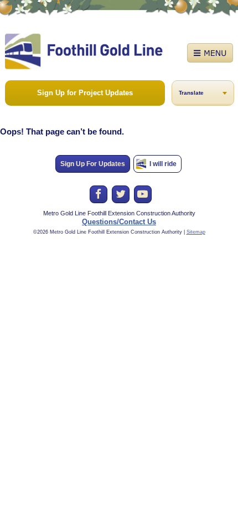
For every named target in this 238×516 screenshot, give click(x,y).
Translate (191, 93)
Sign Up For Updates (92, 164)
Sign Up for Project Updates (85, 93)
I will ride (163, 164)
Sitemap (196, 232)
